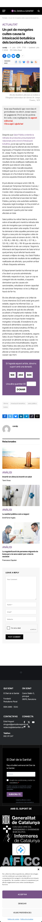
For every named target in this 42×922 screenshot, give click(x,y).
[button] (38, 869)
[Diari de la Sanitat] (22, 11)
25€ (21, 375)
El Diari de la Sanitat (11, 693)
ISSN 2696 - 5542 (11, 707)
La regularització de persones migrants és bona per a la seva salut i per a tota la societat (20, 554)
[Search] (38, 11)
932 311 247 (8, 736)
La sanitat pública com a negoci (16, 514)
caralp (4, 47)
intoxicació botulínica (18, 403)
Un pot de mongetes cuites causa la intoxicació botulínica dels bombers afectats (19, 35)
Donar (21, 389)
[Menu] (3, 11)
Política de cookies (13, 919)
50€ (29, 375)
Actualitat (10, 24)
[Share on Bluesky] (13, 56)
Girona (6, 403)
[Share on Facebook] (4, 56)
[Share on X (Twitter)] (9, 56)
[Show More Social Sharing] (22, 56)
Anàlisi (7, 472)
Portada (4, 18)
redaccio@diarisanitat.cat (14, 727)
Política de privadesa (26, 919)
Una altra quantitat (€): (16, 384)
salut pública (32, 403)
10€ (12, 375)
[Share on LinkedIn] (18, 56)
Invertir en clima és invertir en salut (17, 477)
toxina (6, 407)
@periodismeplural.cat (19, 724)
